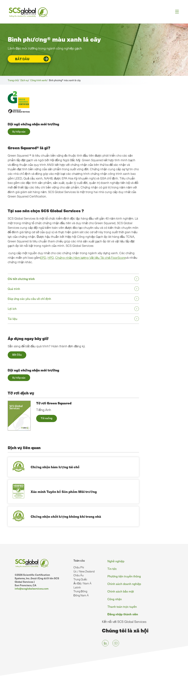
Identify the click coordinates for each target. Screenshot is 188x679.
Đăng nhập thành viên (122, 614)
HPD (51, 257)
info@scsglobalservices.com (31, 588)
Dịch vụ (24, 80)
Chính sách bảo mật (120, 591)
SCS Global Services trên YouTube (115, 643)
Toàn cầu (79, 560)
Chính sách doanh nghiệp (124, 583)
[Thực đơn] (176, 11)
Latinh (77, 587)
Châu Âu (78, 575)
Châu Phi (78, 567)
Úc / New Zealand (84, 571)
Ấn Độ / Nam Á (82, 583)
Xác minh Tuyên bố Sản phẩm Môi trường (64, 491)
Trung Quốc (80, 579)
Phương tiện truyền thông (124, 576)
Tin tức (112, 568)
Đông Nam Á (81, 595)
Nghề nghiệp (115, 561)
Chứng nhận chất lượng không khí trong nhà (66, 516)
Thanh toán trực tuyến (122, 606)
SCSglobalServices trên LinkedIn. (105, 643)
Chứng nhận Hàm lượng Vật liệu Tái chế (82, 257)
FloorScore (118, 257)
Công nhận (114, 599)
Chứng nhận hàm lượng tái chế (55, 466)
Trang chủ (13, 80)
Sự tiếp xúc (19, 131)
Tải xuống (46, 418)
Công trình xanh (38, 80)
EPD (43, 257)
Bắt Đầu (22, 58)
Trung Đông (80, 591)
